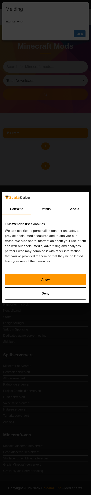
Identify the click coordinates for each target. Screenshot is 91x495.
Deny (45, 293)
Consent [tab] (16, 209)
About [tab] (74, 209)
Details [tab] (45, 209)
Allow (45, 279)
